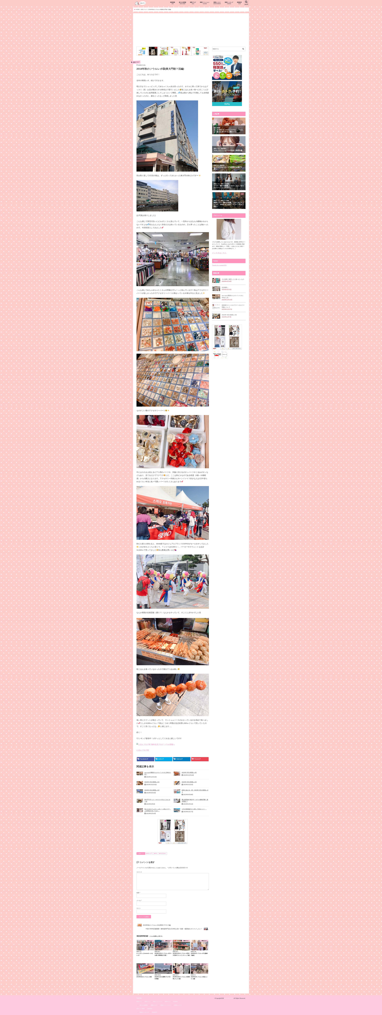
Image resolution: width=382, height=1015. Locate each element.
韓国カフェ (139, 1001)
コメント (139, 872)
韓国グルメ (147, 1001)
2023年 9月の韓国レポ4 (151, 782)
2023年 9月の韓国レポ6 (229, 315)
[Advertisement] (191, 32)
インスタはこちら (219, 253)
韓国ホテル (167, 1001)
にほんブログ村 (142, 750)
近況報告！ (225, 287)
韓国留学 (239, 3)
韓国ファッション (205, 3)
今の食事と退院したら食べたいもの (233, 279)
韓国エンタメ (217, 3)
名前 (138, 892)
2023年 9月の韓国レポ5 (189, 772)
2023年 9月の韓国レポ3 (189, 782)
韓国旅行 (163, 853)
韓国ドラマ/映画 (140, 1008)
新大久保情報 (182, 3)
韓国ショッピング (157, 1001)
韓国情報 (172, 3)
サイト (138, 908)
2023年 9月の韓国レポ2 (151, 790)
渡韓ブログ (193, 3)
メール (139, 900)
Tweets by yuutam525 (219, 265)
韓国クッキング (229, 3)
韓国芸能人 (150, 1008)
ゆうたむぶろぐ (228, 998)
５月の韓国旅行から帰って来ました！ (194, 809)
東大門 (150, 853)
